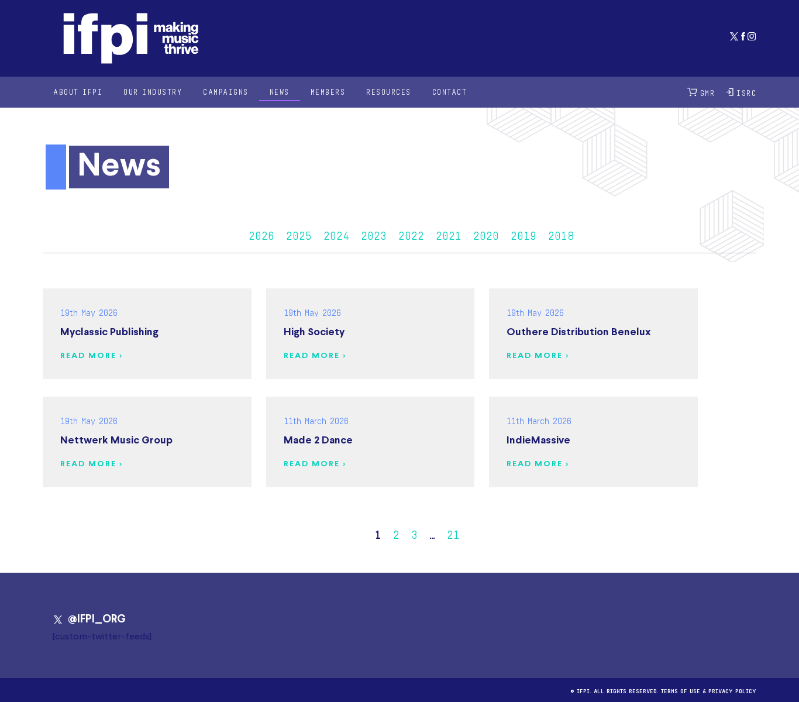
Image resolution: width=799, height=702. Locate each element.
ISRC (746, 92)
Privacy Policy (732, 690)
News (280, 91)
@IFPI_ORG (97, 619)
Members (328, 91)
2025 (299, 234)
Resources (388, 91)
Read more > (91, 356)
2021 (449, 234)
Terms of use (680, 690)
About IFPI (77, 91)
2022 (411, 234)
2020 (486, 234)
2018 (561, 234)
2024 (336, 234)
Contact (449, 91)
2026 (261, 234)
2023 (374, 234)
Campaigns (226, 91)
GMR (707, 92)
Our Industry (152, 91)
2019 (523, 234)
